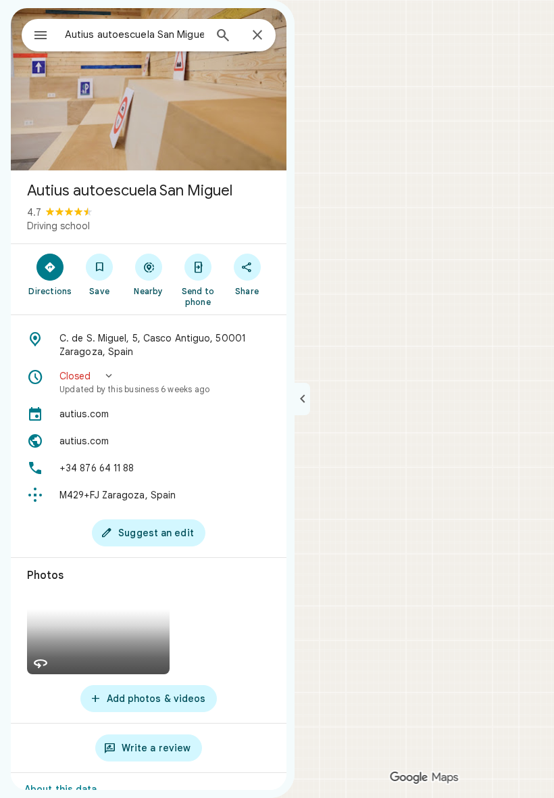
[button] (148, 382)
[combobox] (134, 34)
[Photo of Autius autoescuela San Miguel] (148, 89)
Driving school (58, 226)
